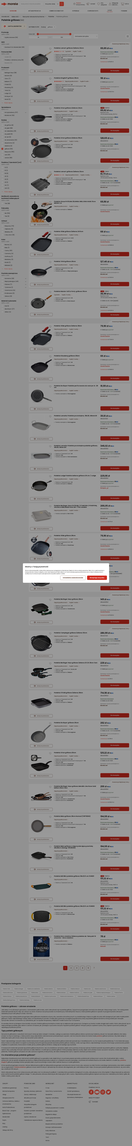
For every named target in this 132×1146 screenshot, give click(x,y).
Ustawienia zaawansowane (73, 578)
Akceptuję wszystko (97, 578)
